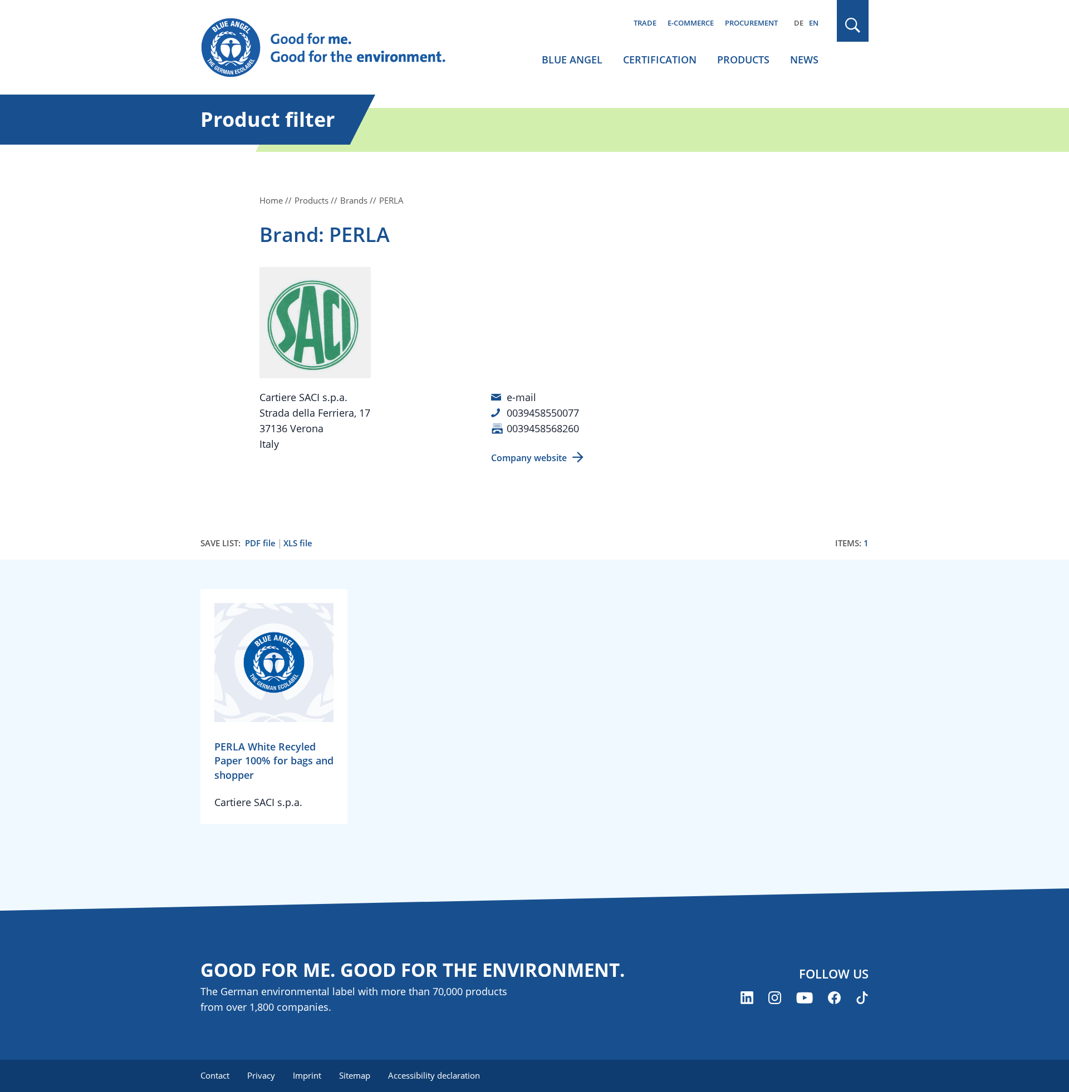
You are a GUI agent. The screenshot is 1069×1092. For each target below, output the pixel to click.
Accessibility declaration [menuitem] (434, 1075)
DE (798, 23)
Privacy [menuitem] (261, 1075)
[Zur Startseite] (334, 48)
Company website (529, 458)
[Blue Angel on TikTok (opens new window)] (862, 997)
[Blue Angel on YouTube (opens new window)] (804, 997)
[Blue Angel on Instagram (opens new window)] (774, 997)
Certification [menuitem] (660, 59)
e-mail (521, 397)
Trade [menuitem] (645, 23)
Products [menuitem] (743, 59)
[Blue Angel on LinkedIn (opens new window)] (747, 997)
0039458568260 (543, 428)
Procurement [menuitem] (751, 23)
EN (813, 23)
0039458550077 (543, 412)
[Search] (853, 25)
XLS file (297, 543)
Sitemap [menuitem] (354, 1075)
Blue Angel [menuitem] (572, 59)
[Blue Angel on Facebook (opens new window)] (834, 997)
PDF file (260, 543)
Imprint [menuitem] (307, 1075)
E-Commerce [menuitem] (691, 23)
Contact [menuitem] (214, 1075)
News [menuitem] (804, 59)
